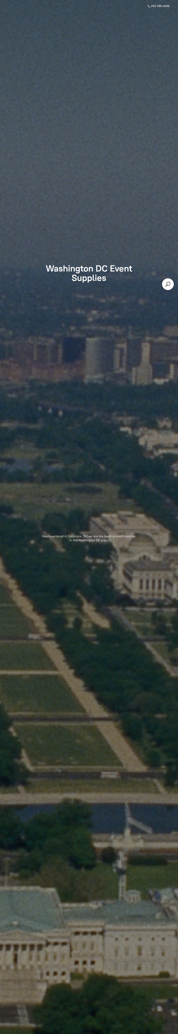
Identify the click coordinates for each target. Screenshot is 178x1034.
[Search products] (168, 284)
